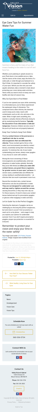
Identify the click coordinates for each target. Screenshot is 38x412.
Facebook (17, 357)
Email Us (19, 388)
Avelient (27, 402)
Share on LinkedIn (22, 263)
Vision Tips (22, 260)
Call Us (13, 15)
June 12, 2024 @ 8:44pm (22, 257)
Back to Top (19, 407)
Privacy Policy (11, 402)
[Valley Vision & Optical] (19, 6)
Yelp (20, 357)
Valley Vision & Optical (21, 398)
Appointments (28, 15)
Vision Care (10, 307)
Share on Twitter (19, 263)
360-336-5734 (21, 380)
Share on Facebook (15, 263)
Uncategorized (12, 303)
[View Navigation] (3, 15)
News (9, 299)
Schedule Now (20, 332)
